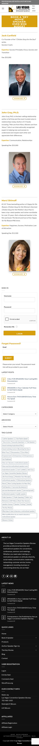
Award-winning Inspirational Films (12, 445)
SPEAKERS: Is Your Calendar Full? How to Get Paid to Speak (21, 389)
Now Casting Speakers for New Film (19, 483)
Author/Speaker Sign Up (11, 646)
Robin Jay (29, 497)
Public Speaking (19, 497)
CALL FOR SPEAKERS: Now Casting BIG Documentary (22, 380)
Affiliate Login (7, 727)
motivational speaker (8, 480)
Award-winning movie (9, 449)
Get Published (6, 459)
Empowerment (6, 456)
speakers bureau (7, 504)
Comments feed (7, 679)
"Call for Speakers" (8, 438)
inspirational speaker (8, 470)
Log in (4, 671)
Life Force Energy (7, 476)
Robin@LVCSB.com (9, 704)
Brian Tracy (5, 452)
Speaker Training (20, 504)
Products (5, 642)
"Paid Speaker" (30, 442)
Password (7, 307)
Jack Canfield (21, 470)
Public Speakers (7, 497)
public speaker (21, 494)
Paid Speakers (6, 487)
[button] (3, 8)
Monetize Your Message (22, 476)
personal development (20, 487)
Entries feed (6, 675)
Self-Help (13, 501)
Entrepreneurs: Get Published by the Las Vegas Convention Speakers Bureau (22, 617)
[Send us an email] (11, 576)
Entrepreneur (17, 456)
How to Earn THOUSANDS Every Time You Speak (21, 398)
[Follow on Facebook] (3, 576)
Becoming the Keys (24, 449)
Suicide (29, 504)
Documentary (15, 452)
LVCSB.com (6, 708)
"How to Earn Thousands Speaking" (13, 442)
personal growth (28, 490)
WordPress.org (7, 683)
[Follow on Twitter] (7, 576)
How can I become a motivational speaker (15, 463)
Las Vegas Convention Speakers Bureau (14, 473)
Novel (4, 483)
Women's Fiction (7, 520)
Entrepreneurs (28, 456)
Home (4, 634)
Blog (3, 654)
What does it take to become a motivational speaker (18, 511)
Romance (5, 501)
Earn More (25, 452)
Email (4, 347)
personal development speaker (11, 490)
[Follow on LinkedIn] (15, 576)
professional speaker (8, 494)
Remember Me (9, 327)
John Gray (30, 470)
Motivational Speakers (24, 480)
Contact (5, 658)
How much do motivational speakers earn (15, 466)
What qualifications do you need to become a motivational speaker (16, 515)
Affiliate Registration (9, 723)
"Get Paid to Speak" (22, 438)
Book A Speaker (7, 638)
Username (7, 296)
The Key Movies (7, 508)
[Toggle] (36, 637)
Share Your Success (24, 501)
